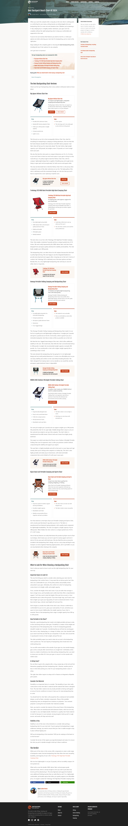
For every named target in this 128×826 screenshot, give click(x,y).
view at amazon (52, 212)
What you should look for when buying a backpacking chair (51, 72)
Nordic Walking (75, 2)
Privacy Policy (47, 824)
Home (59, 810)
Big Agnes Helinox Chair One (40, 58)
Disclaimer (42, 824)
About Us (60, 813)
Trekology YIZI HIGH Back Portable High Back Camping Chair (48, 61)
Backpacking (84, 2)
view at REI (51, 112)
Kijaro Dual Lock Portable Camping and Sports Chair (46, 68)
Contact (59, 815)
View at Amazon (65, 183)
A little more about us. (86, 34)
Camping (91, 2)
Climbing (97, 2)
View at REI (64, 179)
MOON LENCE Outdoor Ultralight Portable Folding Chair (47, 65)
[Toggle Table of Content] (71, 77)
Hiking (67, 2)
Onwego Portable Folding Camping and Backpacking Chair (47, 63)
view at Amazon (60, 112)
